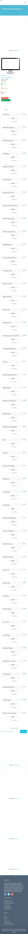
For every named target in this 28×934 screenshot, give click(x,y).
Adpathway (16, 50)
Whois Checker (7, 905)
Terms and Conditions (8, 923)
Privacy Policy (7, 922)
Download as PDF (6, 100)
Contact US (6, 918)
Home (5, 916)
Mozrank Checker (7, 909)
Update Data (5, 98)
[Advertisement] (14, 36)
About (5, 920)
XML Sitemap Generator (9, 903)
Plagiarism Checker (8, 901)
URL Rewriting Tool (8, 907)
